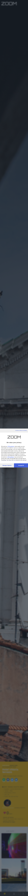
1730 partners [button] (10, 446)
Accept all (21, 465)
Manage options (7, 465)
